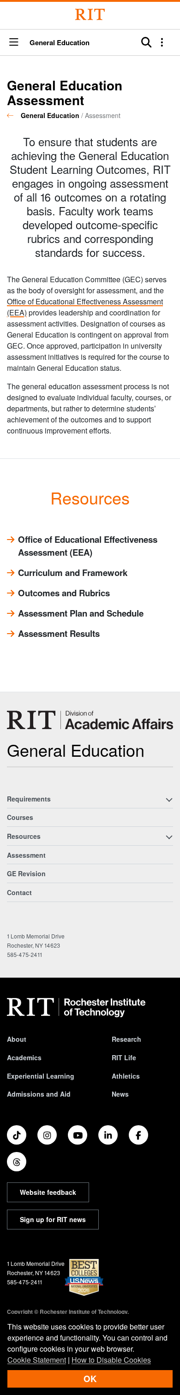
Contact (19, 892)
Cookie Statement (36, 1359)
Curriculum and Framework (72, 572)
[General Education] (90, 720)
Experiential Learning (40, 1075)
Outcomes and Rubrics (64, 593)
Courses (20, 817)
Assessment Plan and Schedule (81, 613)
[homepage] (14, 115)
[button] (14, 43)
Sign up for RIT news (53, 1219)
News (120, 1093)
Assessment (26, 855)
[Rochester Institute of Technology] (90, 14)
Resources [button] (24, 836)
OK (90, 1378)
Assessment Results (59, 633)
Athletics (126, 1075)
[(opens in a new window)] (16, 1135)
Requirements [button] (29, 798)
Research (126, 1039)
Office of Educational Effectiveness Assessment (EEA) (87, 545)
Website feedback (48, 1192)
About (16, 1039)
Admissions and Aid (39, 1093)
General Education (60, 43)
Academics (24, 1057)
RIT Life (124, 1057)
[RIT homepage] (76, 1007)
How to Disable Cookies (111, 1359)
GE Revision (26, 873)
